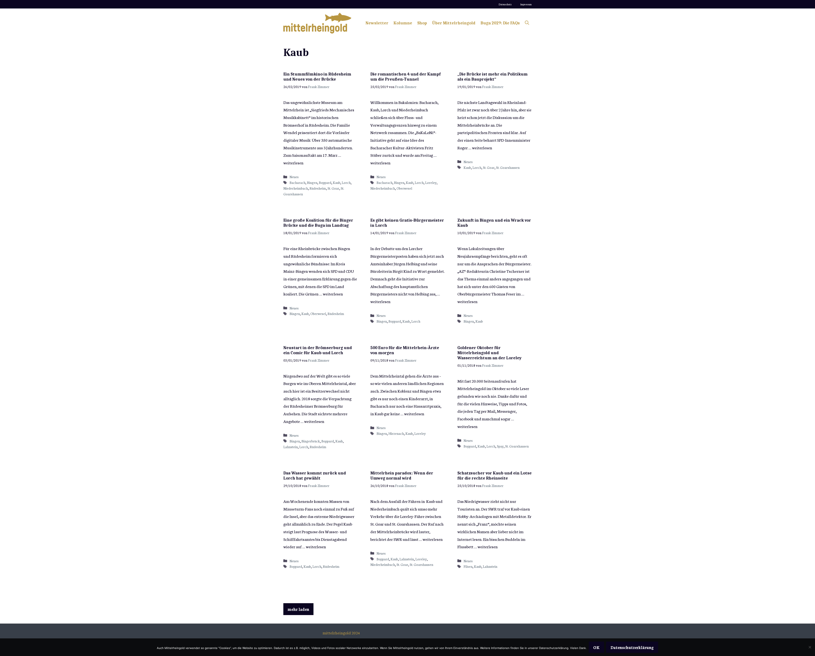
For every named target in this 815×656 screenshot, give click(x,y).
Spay (500, 446)
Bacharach (297, 182)
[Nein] (810, 647)
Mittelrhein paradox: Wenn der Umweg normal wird (401, 476)
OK (596, 647)
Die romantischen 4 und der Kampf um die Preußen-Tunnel (405, 77)
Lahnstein (290, 446)
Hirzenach (396, 433)
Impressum (526, 4)
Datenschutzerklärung (632, 647)
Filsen (468, 566)
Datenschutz (505, 4)
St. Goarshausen (508, 167)
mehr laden (298, 609)
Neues (294, 176)
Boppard (325, 182)
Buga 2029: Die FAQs (500, 23)
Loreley (431, 182)
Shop (422, 23)
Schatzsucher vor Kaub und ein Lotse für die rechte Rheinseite (494, 476)
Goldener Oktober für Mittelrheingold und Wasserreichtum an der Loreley (489, 352)
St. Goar (333, 188)
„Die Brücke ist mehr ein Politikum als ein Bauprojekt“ (492, 77)
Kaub (336, 182)
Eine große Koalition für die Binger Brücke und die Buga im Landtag (318, 223)
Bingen (312, 182)
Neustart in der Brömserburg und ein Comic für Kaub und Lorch (317, 350)
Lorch (346, 182)
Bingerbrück (310, 441)
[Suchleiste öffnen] (527, 23)
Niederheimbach (295, 188)
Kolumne (402, 23)
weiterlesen (293, 162)
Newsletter (376, 23)
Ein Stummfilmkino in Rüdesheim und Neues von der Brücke (317, 77)
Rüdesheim (317, 188)
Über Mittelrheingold (453, 23)
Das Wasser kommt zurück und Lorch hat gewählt (314, 476)
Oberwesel (404, 188)
